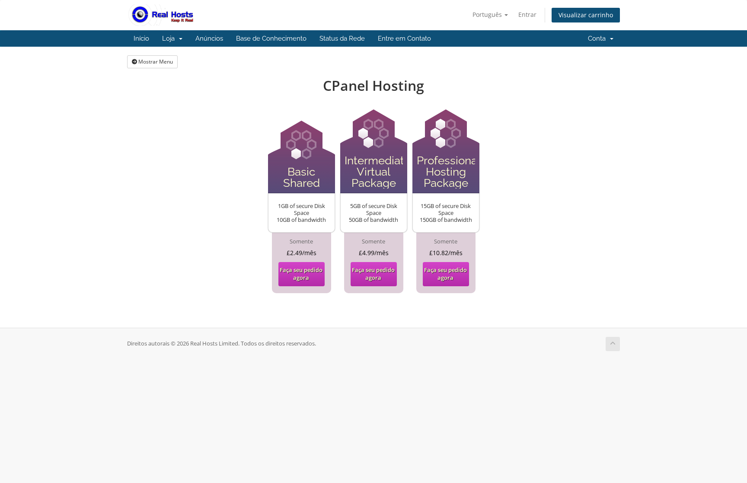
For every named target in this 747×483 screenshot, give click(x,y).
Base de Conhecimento (271, 38)
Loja (170, 38)
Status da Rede (342, 38)
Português (488, 14)
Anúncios (209, 38)
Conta (598, 38)
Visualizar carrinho (586, 15)
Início (141, 38)
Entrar (527, 14)
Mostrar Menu (155, 61)
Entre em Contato (404, 38)
